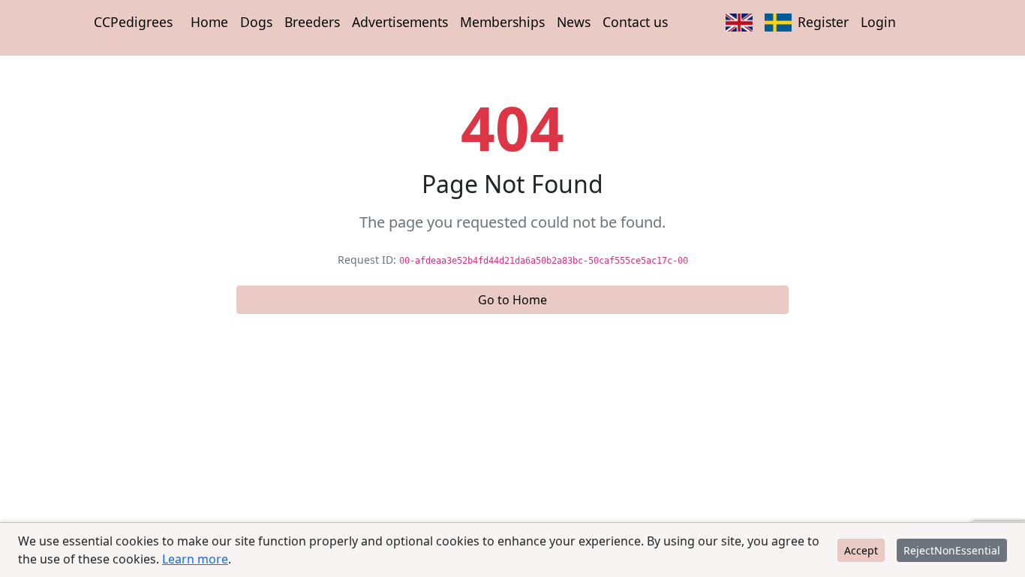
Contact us (635, 22)
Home (209, 22)
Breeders (312, 22)
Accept (861, 550)
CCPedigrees (133, 22)
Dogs (256, 22)
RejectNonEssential (951, 550)
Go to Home (512, 300)
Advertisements (400, 22)
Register (823, 22)
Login (878, 22)
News (574, 22)
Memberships (502, 22)
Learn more (195, 559)
